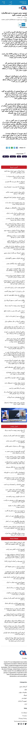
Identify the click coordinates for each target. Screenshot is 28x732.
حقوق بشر (24, 698)
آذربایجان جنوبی (23, 686)
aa (20, 25)
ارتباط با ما (24, 712)
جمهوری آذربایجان (22, 701)
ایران (19, 156)
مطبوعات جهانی (23, 692)
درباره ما (25, 715)
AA (23, 25)
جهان (25, 689)
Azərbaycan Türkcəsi (23, 2)
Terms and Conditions (20, 721)
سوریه (24, 156)
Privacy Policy (23, 718)
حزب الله (5, 156)
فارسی (11, 2)
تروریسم (13, 156)
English (3, 2)
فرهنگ (25, 695)
